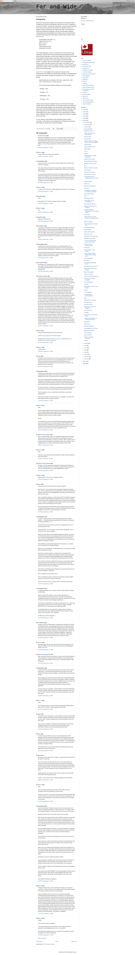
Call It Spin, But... (88, 310)
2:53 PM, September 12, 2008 (45, 182)
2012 (84, 111)
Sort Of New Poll (88, 304)
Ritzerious (86, 183)
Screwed (86, 284)
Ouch (85, 165)
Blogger (74, 952)
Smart (85, 196)
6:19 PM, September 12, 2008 (45, 663)
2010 (84, 116)
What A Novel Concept (89, 174)
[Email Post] (53, 128)
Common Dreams (87, 72)
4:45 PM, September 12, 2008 (45, 470)
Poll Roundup (87, 229)
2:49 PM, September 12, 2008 (45, 156)
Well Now (86, 260)
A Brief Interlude (88, 181)
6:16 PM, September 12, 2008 (45, 649)
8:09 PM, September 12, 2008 (45, 780)
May (85, 350)
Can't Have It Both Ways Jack (91, 276)
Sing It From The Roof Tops (91, 236)
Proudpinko (41, 226)
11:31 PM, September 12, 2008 (45, 913)
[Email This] (57, 128)
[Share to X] (59, 128)
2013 (84, 109)
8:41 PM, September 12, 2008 (45, 801)
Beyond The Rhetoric (89, 330)
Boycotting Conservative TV (91, 266)
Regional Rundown (89, 326)
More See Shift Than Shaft (90, 168)
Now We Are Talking (89, 227)
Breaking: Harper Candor (90, 163)
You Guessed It (88, 332)
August (86, 343)
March (86, 354)
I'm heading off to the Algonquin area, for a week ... (91, 178)
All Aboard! (87, 321)
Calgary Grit (86, 68)
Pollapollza (87, 247)
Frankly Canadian (42, 276)
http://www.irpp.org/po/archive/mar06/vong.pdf (49, 335)
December (87, 122)
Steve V (40, 152)
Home (56, 941)
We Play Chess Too (89, 131)
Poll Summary (87, 136)
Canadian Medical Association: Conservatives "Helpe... (91, 211)
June (85, 347)
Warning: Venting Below (90, 186)
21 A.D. (86, 151)
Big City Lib (85, 64)
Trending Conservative (89, 238)
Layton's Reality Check (89, 146)
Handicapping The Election (91, 328)
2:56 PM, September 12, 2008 (45, 191)
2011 (84, 114)
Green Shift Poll (88, 335)
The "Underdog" (88, 292)
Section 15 (85, 96)
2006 (84, 363)
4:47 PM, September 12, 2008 (45, 479)
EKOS (41, 72)
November (87, 124)
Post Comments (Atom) (49, 944)
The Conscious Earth (88, 100)
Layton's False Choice (89, 159)
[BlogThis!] (58, 128)
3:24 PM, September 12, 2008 (45, 257)
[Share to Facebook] (61, 128)
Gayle (39, 484)
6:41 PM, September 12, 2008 (45, 729)
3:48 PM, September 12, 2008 (45, 351)
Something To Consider (90, 300)
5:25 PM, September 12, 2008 (45, 637)
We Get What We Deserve (90, 161)
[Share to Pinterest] (62, 128)
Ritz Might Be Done (89, 198)
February (86, 356)
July (85, 345)
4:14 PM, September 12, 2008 (45, 366)
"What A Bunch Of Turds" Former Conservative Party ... (91, 218)
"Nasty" (86, 290)
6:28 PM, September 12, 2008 (45, 695)
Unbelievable (87, 138)
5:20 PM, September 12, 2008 (45, 617)
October (86, 126)
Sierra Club (85, 98)
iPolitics (85, 81)
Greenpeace (86, 77)
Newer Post (39, 941)
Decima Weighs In (88, 282)
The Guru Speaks (88, 258)
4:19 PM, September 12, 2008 (45, 400)
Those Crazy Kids (88, 274)
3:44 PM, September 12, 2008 (45, 342)
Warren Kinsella (87, 104)
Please (86, 153)
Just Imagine (87, 170)
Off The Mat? (87, 149)
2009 (84, 118)
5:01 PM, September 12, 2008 (45, 583)
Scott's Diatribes (87, 94)
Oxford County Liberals (44, 434)
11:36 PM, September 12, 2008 (45, 935)
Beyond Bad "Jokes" (89, 193)
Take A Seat (87, 324)
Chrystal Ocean (42, 135)
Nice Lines (86, 188)
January (86, 358)
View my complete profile (87, 20)
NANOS (41, 36)
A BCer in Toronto (87, 60)
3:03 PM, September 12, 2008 (45, 203)
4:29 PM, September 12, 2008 (45, 429)
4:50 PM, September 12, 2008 (45, 511)
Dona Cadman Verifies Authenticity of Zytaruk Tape (90, 255)
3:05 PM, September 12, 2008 (45, 221)
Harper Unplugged (88, 272)
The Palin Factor (88, 302)
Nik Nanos (55, 137)
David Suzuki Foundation (89, 73)
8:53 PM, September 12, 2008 (45, 881)
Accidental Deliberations (89, 62)
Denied (86, 340)
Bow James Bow (87, 66)
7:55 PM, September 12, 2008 (45, 750)
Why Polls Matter (88, 221)
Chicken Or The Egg (89, 172)
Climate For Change (88, 70)
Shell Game (87, 214)
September (87, 129)
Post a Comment (42, 938)
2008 (84, 120)
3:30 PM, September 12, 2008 (45, 271)
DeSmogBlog (86, 75)
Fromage (86, 312)
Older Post (74, 941)
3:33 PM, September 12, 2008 (45, 325)
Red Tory (85, 92)
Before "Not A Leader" (89, 231)
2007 (84, 361)
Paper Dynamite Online (88, 87)
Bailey (39, 330)
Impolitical (85, 79)
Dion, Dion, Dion (88, 234)
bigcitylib (40, 196)
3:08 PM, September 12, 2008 (45, 239)
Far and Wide (56, 7)
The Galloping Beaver (88, 102)
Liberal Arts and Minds (88, 85)
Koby (39, 356)
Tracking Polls (87, 144)
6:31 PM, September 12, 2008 (45, 709)
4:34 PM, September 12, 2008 (45, 458)
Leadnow (85, 83)
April (85, 352)
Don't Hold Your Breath (89, 204)
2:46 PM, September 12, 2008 (45, 147)
